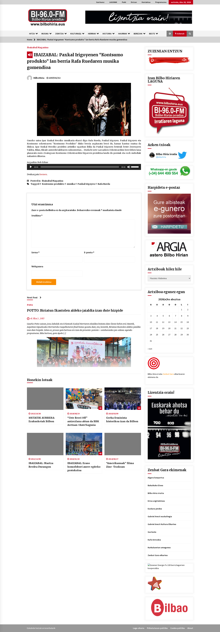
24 (151, 334)
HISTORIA (107, 33)
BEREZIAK (138, 33)
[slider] (135, 166)
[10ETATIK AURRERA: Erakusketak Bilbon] (45, 398)
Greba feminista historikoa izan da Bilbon (122, 419)
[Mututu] (128, 166)
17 (151, 328)
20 (169, 328)
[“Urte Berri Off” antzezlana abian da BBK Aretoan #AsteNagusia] (84, 398)
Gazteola (152, 532)
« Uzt (150, 348)
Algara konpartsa (156, 477)
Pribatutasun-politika (157, 628)
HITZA (32, 33)
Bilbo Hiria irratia (156, 493)
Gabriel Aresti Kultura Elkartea (162, 524)
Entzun (134, 2)
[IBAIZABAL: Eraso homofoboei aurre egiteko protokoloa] (84, 444)
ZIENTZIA (59, 33)
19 (163, 328)
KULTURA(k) (75, 33)
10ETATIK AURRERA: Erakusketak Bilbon (42, 419)
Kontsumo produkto (53, 184)
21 (175, 328)
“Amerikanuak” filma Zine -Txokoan (120, 465)
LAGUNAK (113, 2)
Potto (30, 305)
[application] (84, 167)
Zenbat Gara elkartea (158, 555)
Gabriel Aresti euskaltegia (160, 516)
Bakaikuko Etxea (155, 485)
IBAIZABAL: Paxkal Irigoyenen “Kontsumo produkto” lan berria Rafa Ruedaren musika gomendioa (75, 61)
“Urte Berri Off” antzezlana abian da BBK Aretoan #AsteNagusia (83, 421)
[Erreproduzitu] (30, 166)
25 (157, 334)
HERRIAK (92, 33)
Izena (35, 252)
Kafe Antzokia (154, 539)
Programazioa (160, 2)
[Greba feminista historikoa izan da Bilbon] (122, 398)
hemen (43, 174)
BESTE (152, 33)
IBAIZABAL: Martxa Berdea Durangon (41, 465)
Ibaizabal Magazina (37, 47)
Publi (124, 2)
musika (71, 184)
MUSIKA (44, 33)
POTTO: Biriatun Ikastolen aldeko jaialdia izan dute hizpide (75, 310)
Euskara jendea (155, 508)
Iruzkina (37, 215)
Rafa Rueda (104, 184)
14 (175, 322)
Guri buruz (100, 2)
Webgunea (37, 266)
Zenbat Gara (168, 374)
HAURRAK (122, 33)
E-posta (89, 252)
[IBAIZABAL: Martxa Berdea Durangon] (45, 444)
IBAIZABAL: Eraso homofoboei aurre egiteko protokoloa (83, 467)
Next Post (32, 297)
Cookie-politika (177, 628)
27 (169, 334)
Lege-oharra (138, 628)
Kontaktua (146, 2)
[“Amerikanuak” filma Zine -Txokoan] (122, 444)
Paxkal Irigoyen (86, 184)
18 (157, 328)
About (190, 628)
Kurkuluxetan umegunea (159, 547)
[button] (170, 34)
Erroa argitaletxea (156, 501)
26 (163, 334)
